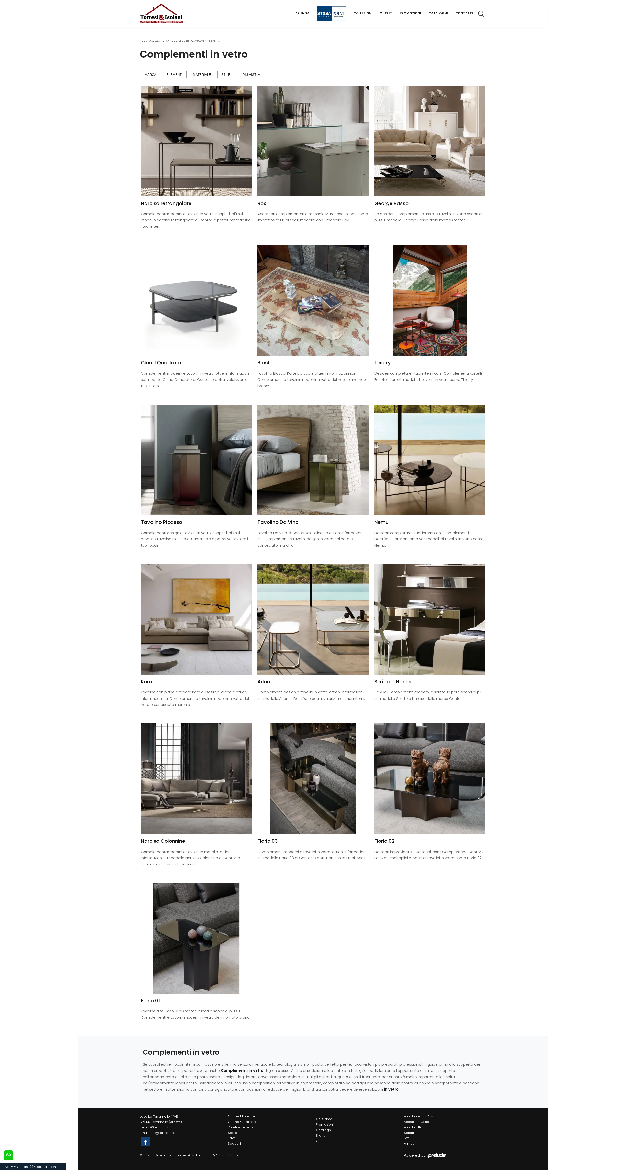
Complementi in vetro (205, 41)
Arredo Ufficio (415, 1127)
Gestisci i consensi (49, 1166)
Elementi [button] (175, 75)
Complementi (180, 41)
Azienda (302, 13)
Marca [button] (150, 75)
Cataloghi (438, 13)
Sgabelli (234, 1143)
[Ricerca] (481, 13)
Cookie (22, 1166)
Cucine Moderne (241, 1116)
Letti (407, 1138)
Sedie (232, 1132)
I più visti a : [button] (251, 75)
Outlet (386, 13)
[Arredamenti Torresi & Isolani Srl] (161, 13)
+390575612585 (158, 1127)
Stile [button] (225, 75)
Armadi (409, 1143)
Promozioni (410, 13)
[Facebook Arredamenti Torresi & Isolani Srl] (145, 1141)
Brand (320, 1135)
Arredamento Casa (419, 1116)
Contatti (464, 13)
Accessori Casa (159, 41)
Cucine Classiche (242, 1121)
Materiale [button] (202, 75)
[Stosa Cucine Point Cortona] (331, 13)
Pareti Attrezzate (241, 1127)
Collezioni (362, 13)
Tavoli (232, 1138)
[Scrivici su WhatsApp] (8, 1155)
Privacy (7, 1166)
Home (143, 41)
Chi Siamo (324, 1119)
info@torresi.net (162, 1132)
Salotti (409, 1132)
